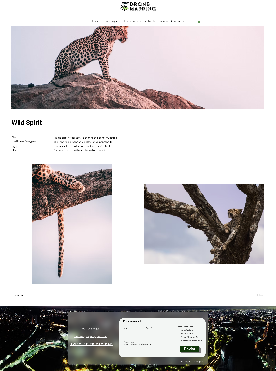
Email (148, 328)
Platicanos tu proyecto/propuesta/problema (137, 343)
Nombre (127, 328)
